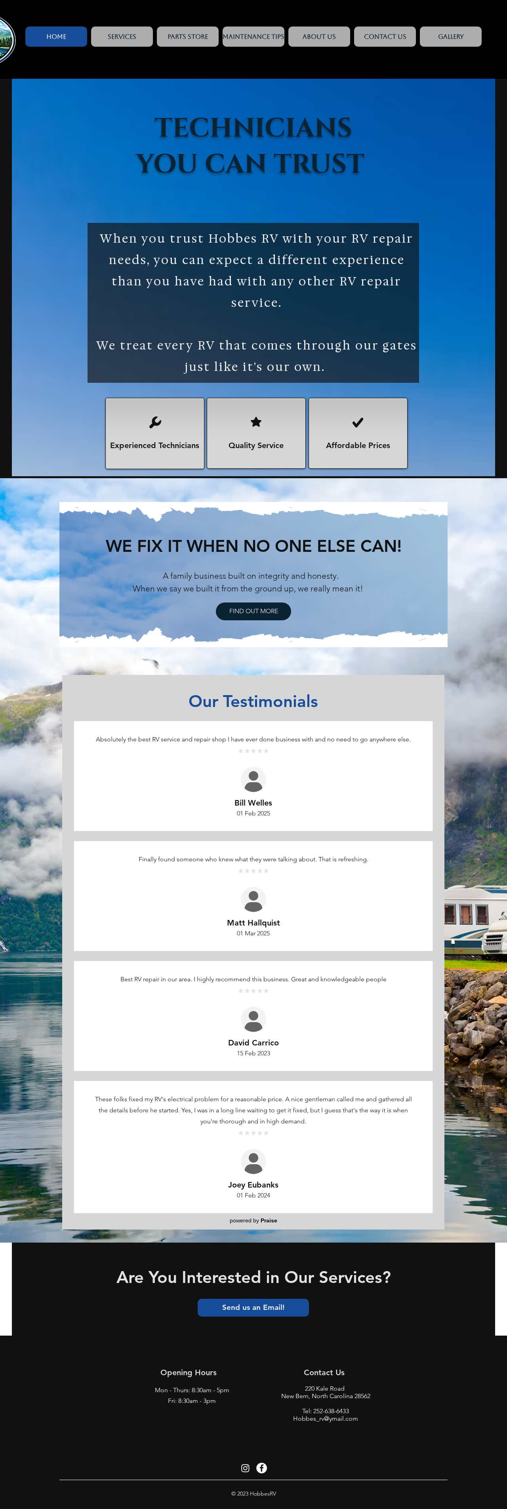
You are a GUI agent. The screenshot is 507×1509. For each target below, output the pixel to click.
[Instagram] (245, 1468)
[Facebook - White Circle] (261, 1468)
